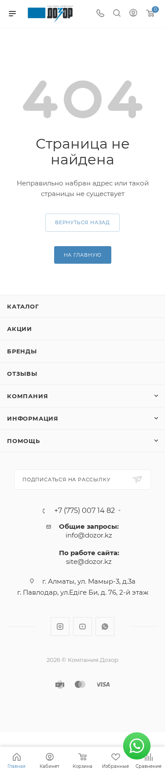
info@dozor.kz (89, 535)
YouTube (82, 626)
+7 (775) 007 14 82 (84, 510)
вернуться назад (82, 222)
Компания (27, 396)
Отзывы (22, 373)
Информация (33, 418)
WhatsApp (104, 626)
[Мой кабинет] (133, 14)
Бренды (22, 351)
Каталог (23, 306)
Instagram (60, 626)
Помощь (23, 440)
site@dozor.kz (89, 561)
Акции (19, 328)
